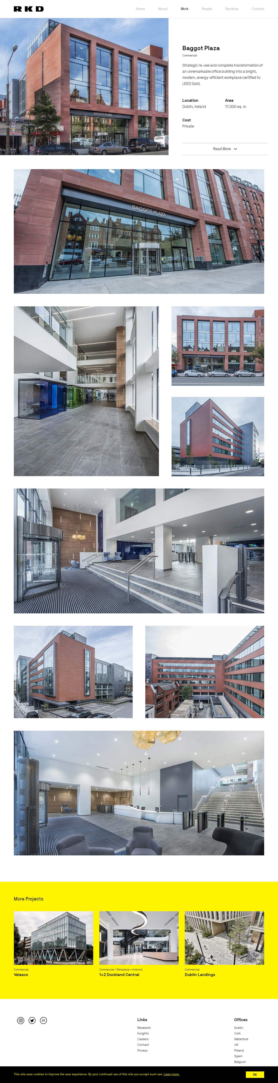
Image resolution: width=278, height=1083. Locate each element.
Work (184, 9)
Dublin (238, 1027)
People (207, 9)
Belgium (240, 1062)
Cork (237, 1033)
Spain (238, 1056)
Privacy (142, 1050)
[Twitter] (32, 1020)
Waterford (241, 1039)
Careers (143, 1039)
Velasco (21, 975)
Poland (239, 1050)
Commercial (189, 55)
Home (140, 9)
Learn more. (171, 1074)
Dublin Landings (200, 975)
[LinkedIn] (43, 1020)
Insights (143, 1033)
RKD (29, 9)
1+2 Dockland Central (119, 975)
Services (232, 9)
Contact (258, 9)
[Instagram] (20, 1020)
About (162, 9)
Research (144, 1027)
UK (236, 1044)
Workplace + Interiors (130, 969)
